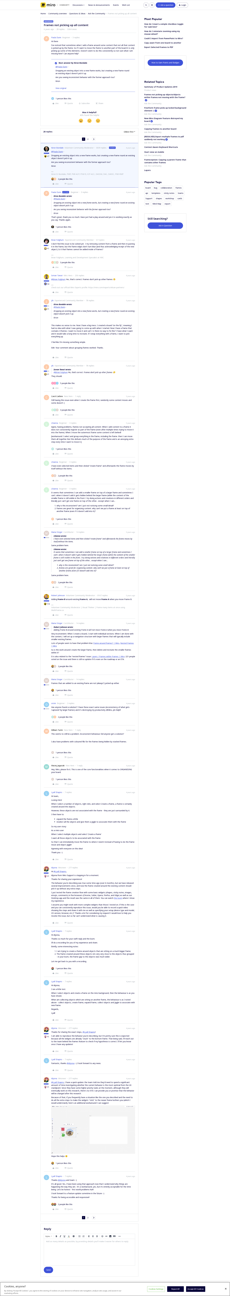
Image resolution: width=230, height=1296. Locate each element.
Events (116, 5)
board (148, 188)
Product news (150, 90)
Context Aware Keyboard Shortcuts (161, 147)
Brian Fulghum (57, 240)
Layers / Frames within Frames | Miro (108, 656)
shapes (159, 198)
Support (148, 198)
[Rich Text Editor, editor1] (89, 1252)
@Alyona (70, 1063)
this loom (118, 898)
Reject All (175, 1289)
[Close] (226, 1289)
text (147, 203)
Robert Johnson (58, 595)
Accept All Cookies (196, 1289)
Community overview (57, 13)
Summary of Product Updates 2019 (160, 87)
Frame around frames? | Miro (106, 643)
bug (155, 188)
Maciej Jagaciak (58, 765)
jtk (52, 300)
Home (43, 13)
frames (179, 188)
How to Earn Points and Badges (165, 62)
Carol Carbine (57, 396)
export (167, 203)
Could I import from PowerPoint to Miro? (163, 38)
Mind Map (157, 203)
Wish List (126, 5)
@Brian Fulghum (58, 279)
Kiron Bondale (57, 147)
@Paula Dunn (61, 66)
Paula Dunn (56, 37)
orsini (53, 703)
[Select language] (152, 5)
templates (155, 193)
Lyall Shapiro (56, 792)
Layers (147, 170)
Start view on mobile (154, 152)
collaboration (166, 188)
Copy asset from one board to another (162, 43)
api (146, 193)
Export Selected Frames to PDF (158, 47)
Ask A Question (165, 225)
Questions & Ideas (77, 13)
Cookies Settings (156, 1289)
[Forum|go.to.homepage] (54, 5)
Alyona (54, 867)
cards (179, 198)
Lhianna (54, 423)
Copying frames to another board (160, 129)
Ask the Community (96, 13)
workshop (169, 198)
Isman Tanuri (57, 275)
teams (180, 193)
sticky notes (169, 193)
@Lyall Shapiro (60, 871)
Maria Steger (56, 532)
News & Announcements (99, 5)
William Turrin (57, 730)
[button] (165, 5)
